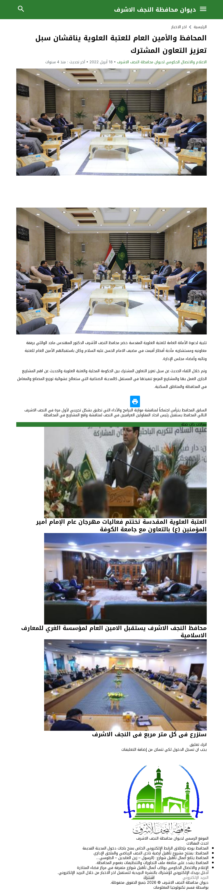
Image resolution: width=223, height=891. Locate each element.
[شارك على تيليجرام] (146, 401)
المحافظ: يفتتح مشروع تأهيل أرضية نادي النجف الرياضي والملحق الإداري (150, 853)
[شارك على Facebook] (201, 401)
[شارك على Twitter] (190, 401)
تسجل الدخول (183, 749)
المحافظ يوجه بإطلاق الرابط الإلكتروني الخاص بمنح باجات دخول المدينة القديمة (145, 848)
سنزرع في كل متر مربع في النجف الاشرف (149, 734)
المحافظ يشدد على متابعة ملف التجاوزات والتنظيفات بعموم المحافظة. (152, 862)
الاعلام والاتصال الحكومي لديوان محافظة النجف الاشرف (162, 62)
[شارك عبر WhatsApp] (168, 401)
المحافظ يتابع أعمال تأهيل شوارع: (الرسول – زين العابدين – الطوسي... (152, 857)
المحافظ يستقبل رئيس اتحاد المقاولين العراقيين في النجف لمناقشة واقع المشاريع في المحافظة (125, 415)
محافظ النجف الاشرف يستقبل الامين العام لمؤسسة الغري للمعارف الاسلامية (114, 632)
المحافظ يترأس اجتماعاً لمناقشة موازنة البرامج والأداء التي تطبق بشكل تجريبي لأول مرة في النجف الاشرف (115, 410)
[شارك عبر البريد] (179, 401)
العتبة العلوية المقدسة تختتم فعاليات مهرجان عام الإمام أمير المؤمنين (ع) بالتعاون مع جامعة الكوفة (121, 525)
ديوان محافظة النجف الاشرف (155, 10)
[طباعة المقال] (135, 401)
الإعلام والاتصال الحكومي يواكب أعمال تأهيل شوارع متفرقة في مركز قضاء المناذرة (142, 867)
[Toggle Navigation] (205, 10)
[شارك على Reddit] (157, 401)
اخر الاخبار (179, 26)
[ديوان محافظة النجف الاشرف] (112, 799)
